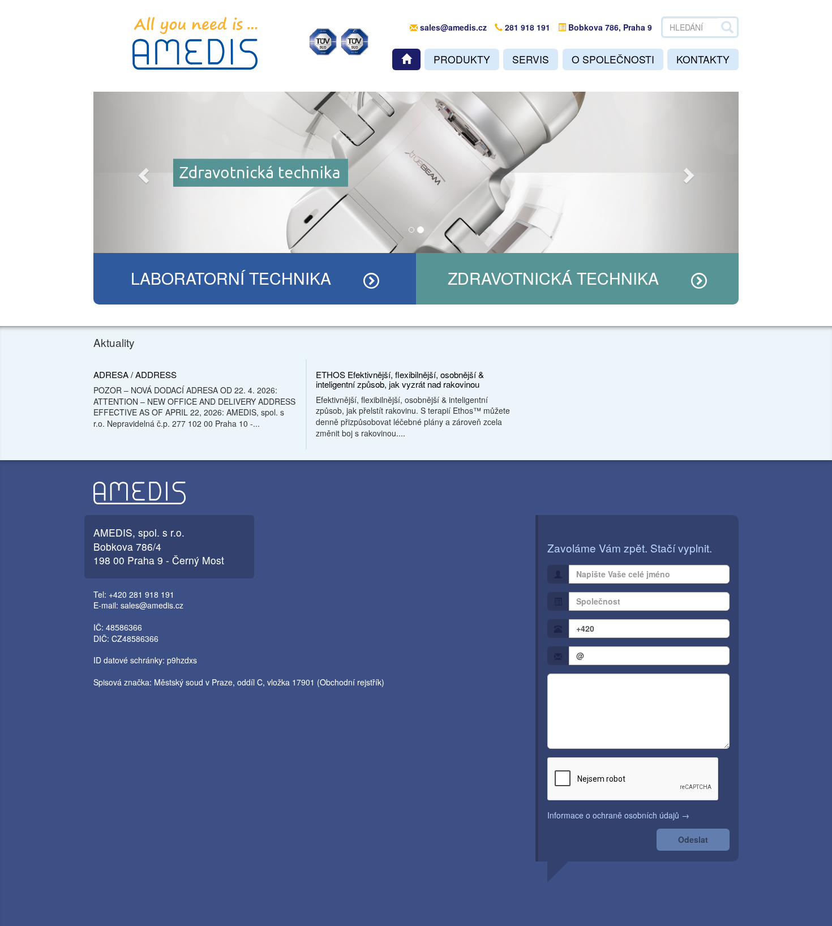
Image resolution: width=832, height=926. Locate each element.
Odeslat (693, 839)
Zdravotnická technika (553, 277)
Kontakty (703, 59)
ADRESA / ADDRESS (135, 374)
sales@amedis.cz (453, 27)
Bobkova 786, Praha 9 (609, 27)
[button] (141, 172)
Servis (530, 59)
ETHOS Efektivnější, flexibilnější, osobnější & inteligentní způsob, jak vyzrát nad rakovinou (400, 379)
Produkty (462, 59)
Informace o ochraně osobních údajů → (618, 815)
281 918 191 (526, 27)
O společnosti (613, 59)
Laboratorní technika (231, 277)
